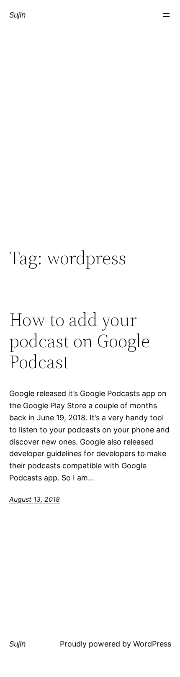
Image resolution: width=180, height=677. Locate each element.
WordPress (152, 643)
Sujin (17, 14)
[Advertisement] (90, 147)
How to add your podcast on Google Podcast (79, 341)
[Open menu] (166, 15)
